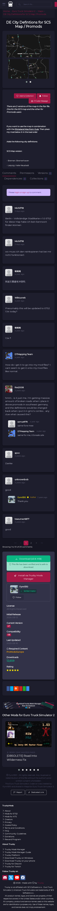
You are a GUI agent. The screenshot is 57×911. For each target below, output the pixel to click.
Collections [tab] (38, 178)
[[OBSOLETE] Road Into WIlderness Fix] (28, 734)
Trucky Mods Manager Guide (18, 852)
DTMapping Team (24, 354)
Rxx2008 (19, 387)
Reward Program (13, 839)
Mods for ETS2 (11, 813)
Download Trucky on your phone (20, 861)
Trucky (41, 883)
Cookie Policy (11, 825)
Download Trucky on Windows (19, 858)
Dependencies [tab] (14, 178)
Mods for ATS (11, 816)
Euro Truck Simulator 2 (23, 11)
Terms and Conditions (15, 828)
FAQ (7, 831)
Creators (9, 819)
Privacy (8, 822)
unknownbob (21, 479)
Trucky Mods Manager (15, 849)
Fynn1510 (22, 497)
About (8, 811)
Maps (40, 11)
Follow (18, 597)
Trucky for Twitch (13, 866)
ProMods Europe (15, 652)
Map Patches (13, 725)
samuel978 (23, 421)
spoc (17, 453)
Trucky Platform (12, 855)
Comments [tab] (9, 172)
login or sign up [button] (22, 192)
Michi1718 (19, 208)
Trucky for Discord (13, 863)
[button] (10, 46)
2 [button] (31, 543)
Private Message (41, 101)
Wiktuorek (20, 298)
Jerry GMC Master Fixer (22, 752)
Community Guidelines (15, 833)
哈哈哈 (18, 271)
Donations (9, 836)
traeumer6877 (22, 519)
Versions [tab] (44, 172)
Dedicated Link (37, 792)
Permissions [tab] (27, 172)
